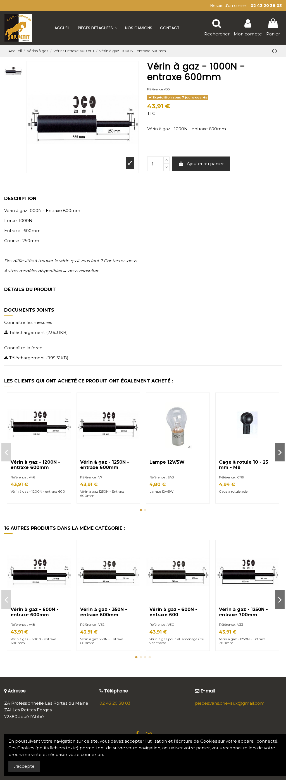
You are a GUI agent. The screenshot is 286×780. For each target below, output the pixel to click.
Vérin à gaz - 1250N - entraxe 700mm (243, 612)
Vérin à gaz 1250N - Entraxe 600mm (102, 493)
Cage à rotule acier (234, 491)
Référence (155, 89)
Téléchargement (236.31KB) (38, 332)
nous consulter (83, 270)
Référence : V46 (23, 477)
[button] (97, 28)
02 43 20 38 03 (114, 703)
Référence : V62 (92, 624)
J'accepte (24, 766)
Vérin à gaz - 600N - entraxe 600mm (34, 612)
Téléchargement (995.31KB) (38, 357)
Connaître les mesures (28, 322)
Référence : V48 (23, 624)
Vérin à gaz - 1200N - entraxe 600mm (35, 464)
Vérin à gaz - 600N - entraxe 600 (173, 612)
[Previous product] (273, 51)
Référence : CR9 (231, 477)
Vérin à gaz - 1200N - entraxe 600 (38, 491)
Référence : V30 (161, 624)
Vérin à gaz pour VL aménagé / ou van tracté (176, 641)
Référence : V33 (231, 624)
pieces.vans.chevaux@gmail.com (229, 703)
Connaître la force (23, 347)
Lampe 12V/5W (167, 462)
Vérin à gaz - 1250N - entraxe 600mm (104, 464)
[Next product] (276, 51)
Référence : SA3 (161, 477)
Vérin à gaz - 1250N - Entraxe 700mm (242, 641)
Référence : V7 (91, 477)
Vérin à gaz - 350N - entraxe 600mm (103, 612)
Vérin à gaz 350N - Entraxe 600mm (101, 641)
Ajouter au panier (205, 163)
